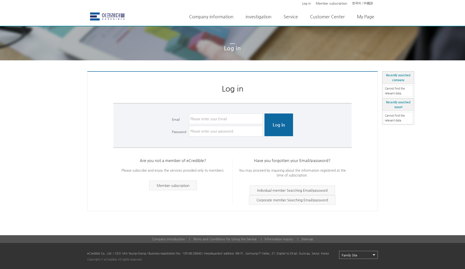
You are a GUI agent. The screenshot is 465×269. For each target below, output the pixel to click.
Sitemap (307, 239)
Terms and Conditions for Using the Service (224, 239)
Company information (211, 16)
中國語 (368, 3)
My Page (365, 16)
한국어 (356, 3)
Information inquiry (279, 239)
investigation (258, 16)
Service (291, 16)
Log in (306, 3)
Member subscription (331, 3)
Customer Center (327, 16)
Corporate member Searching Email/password (292, 200)
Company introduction (168, 239)
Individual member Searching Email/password (292, 190)
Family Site (349, 255)
